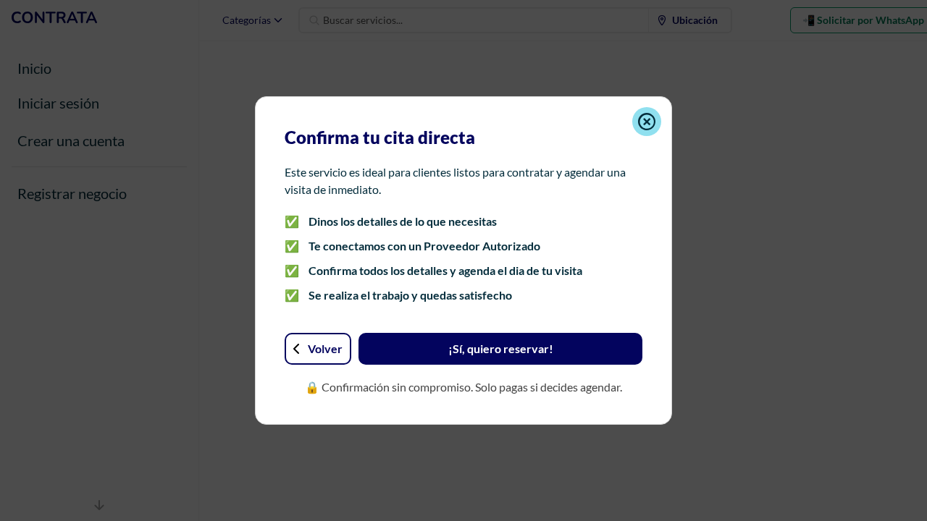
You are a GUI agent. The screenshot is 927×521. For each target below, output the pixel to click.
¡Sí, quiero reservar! (500, 348)
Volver (325, 348)
